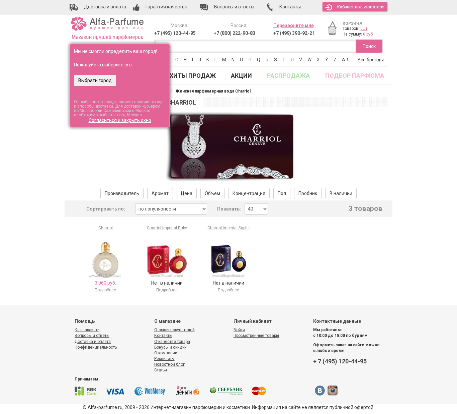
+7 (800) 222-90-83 (234, 33)
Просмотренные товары (256, 335)
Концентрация (249, 193)
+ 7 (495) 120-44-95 (340, 361)
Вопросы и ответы (92, 335)
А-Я (346, 59)
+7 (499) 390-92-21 (294, 33)
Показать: (229, 209)
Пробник (307, 193)
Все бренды (371, 59)
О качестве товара (172, 341)
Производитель (122, 193)
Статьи (160, 370)
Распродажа (288, 75)
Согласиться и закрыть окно (120, 120)
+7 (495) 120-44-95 (175, 33)
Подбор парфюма (354, 75)
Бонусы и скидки (170, 347)
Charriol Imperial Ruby (167, 228)
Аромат (160, 193)
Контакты (163, 335)
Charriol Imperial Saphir (228, 228)
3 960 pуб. (105, 283)
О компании (165, 353)
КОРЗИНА (352, 23)
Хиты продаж (193, 75)
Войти (239, 330)
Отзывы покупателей (174, 330)
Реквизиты (164, 358)
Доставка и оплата (93, 341)
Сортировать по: (105, 209)
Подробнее (105, 290)
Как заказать (87, 330)
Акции (241, 75)
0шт (363, 28)
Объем (212, 193)
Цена (186, 193)
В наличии (341, 193)
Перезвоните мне (293, 25)
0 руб (368, 34)
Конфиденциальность (96, 347)
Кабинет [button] (360, 6)
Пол (282, 193)
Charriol (105, 228)
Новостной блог (169, 364)
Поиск (369, 46)
